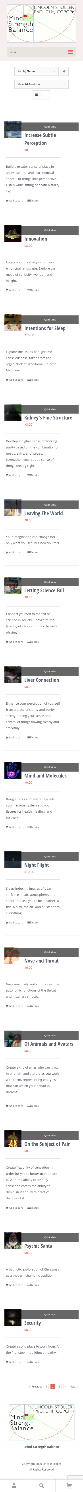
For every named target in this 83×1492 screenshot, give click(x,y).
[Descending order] (64, 71)
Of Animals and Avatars (48, 1043)
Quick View (50, 126)
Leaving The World (43, 513)
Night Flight (36, 864)
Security (32, 1322)
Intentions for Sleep (45, 328)
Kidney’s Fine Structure (48, 417)
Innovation (35, 238)
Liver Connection (41, 679)
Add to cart (16, 200)
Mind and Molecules (45, 775)
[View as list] (45, 95)
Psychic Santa (38, 1245)
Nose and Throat (41, 960)
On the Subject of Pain (47, 1143)
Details (34, 200)
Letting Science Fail (44, 590)
